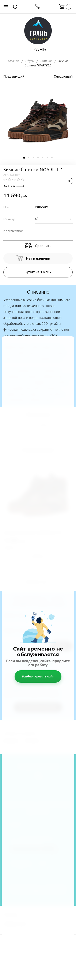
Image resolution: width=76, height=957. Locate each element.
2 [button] (28, 157)
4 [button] (38, 157)
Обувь (29, 61)
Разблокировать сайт (38, 676)
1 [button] (24, 157)
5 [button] (42, 157)
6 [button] (47, 157)
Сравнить (42, 246)
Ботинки (46, 61)
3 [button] (33, 157)
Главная (13, 61)
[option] (38, 117)
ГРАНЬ (38, 50)
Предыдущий (13, 76)
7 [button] (52, 157)
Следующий (63, 76)
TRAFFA (9, 186)
